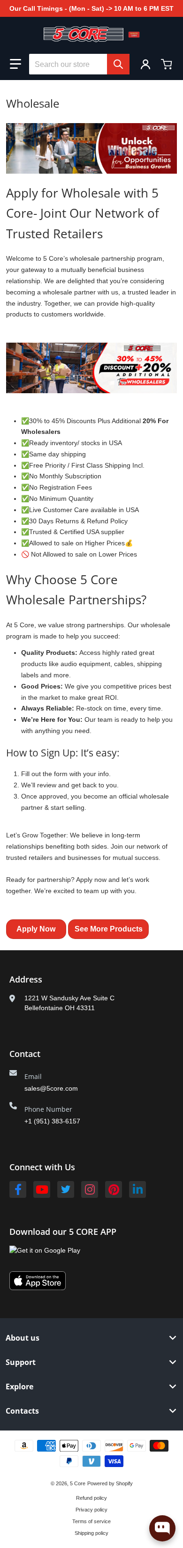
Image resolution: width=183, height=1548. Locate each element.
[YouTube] (41, 1189)
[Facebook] (17, 1189)
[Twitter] (65, 1189)
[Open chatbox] (162, 1528)
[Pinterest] (113, 1189)
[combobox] (79, 64)
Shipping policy (91, 1533)
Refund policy (91, 1498)
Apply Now (35, 929)
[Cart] (167, 64)
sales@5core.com (51, 1088)
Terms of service (91, 1521)
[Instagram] (89, 1189)
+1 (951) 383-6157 (52, 1121)
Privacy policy (91, 1509)
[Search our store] (118, 64)
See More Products (109, 929)
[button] (15, 64)
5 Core (77, 1483)
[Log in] (145, 64)
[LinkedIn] (137, 1189)
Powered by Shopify (110, 1483)
